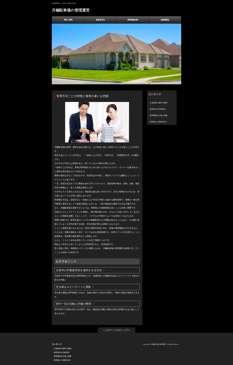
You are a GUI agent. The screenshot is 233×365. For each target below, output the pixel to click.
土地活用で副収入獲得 (158, 103)
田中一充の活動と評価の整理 (73, 303)
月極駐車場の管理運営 (71, 10)
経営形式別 (100, 20)
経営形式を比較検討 (158, 109)
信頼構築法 (165, 20)
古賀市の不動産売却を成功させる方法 (79, 270)
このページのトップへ (117, 330)
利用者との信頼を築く (158, 122)
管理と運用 (68, 20)
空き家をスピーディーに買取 (73, 287)
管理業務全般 (132, 20)
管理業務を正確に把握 (158, 115)
